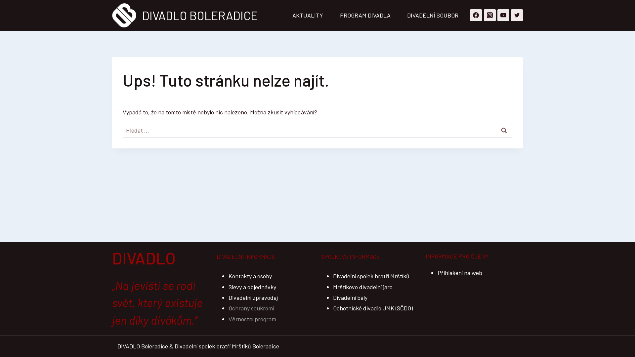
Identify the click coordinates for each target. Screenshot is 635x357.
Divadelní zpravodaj (253, 297)
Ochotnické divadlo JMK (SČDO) (373, 308)
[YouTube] (503, 15)
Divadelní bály (350, 297)
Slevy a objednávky (252, 287)
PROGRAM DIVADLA (365, 15)
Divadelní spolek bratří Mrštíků (371, 276)
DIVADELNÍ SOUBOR (432, 15)
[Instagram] (490, 15)
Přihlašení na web (460, 272)
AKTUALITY (307, 15)
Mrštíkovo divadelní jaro (363, 287)
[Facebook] (476, 15)
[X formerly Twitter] (517, 15)
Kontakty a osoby (250, 276)
